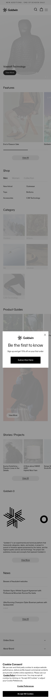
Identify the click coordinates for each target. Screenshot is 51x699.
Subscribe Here (25, 360)
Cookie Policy (9, 675)
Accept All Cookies (25, 694)
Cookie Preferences (25, 686)
